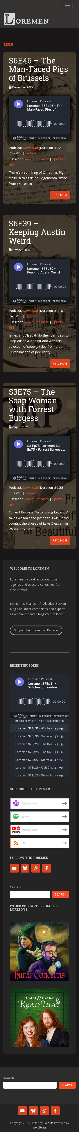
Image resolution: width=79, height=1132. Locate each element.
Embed (30, 153)
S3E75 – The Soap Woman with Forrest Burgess (33, 404)
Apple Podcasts (37, 159)
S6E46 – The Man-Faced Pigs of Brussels (38, 69)
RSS (11, 164)
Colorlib (48, 1123)
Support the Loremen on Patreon (36, 630)
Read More (60, 195)
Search (15, 887)
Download (30, 147)
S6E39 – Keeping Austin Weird (37, 232)
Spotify (57, 159)
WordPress (40, 1127)
